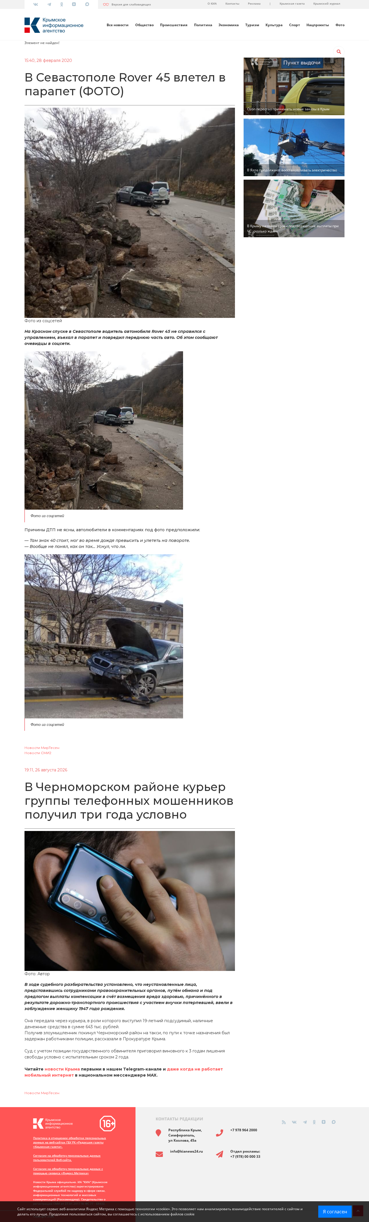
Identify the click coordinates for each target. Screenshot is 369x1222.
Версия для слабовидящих (131, 4)
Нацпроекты (317, 24)
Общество (144, 24)
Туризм (252, 24)
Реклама (254, 3)
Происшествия (173, 24)
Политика (203, 24)
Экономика (229, 24)
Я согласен (335, 1211)
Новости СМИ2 (38, 753)
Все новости (118, 24)
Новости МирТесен (42, 747)
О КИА (212, 3)
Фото (340, 24)
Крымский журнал (326, 3)
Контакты (232, 3)
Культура (274, 24)
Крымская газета (292, 3)
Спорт (294, 24)
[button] (338, 52)
